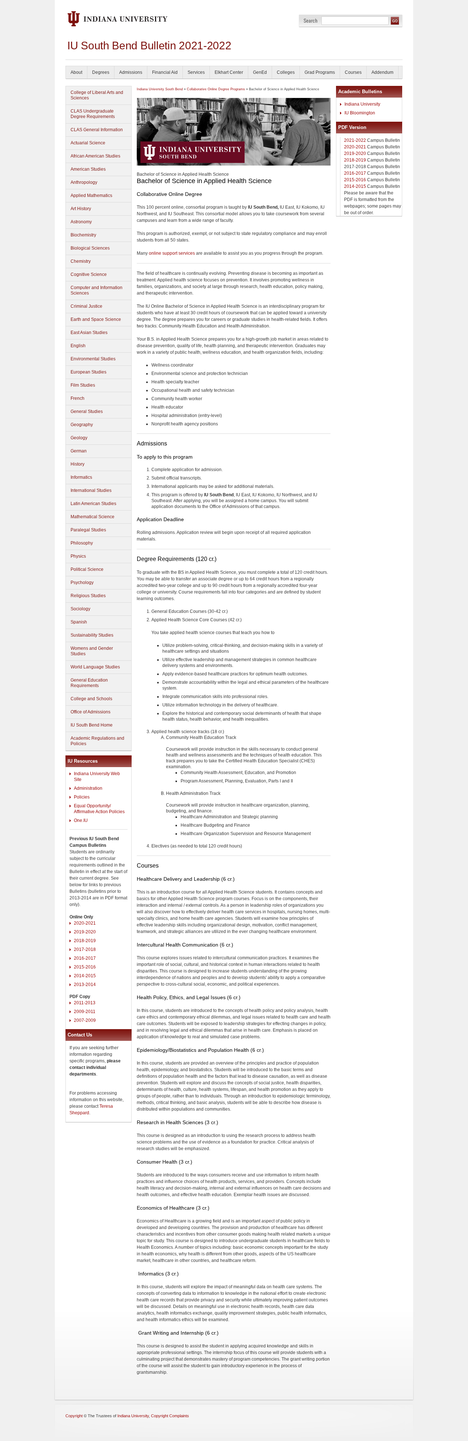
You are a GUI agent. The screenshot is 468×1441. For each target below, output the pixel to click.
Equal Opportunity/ (92, 805)
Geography (82, 424)
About (76, 72)
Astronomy (81, 221)
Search (310, 21)
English (78, 345)
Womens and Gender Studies (92, 651)
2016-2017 (85, 958)
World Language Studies (95, 667)
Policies (82, 797)
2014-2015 (85, 975)
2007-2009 (85, 1020)
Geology (79, 437)
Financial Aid (165, 72)
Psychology (82, 582)
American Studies (88, 169)
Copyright (74, 1416)
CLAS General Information (97, 129)
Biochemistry (83, 235)
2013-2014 (85, 984)
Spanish (79, 622)
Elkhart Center (229, 72)
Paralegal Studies (88, 529)
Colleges (286, 72)
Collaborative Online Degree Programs (216, 89)
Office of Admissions (90, 711)
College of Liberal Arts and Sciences (97, 95)
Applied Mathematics (91, 195)
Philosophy (82, 543)
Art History (81, 208)
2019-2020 (85, 931)
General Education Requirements (89, 683)
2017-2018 (85, 949)
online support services (172, 253)
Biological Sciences (90, 248)
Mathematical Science (92, 516)
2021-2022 (355, 140)
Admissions (130, 72)
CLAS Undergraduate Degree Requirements (93, 114)
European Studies (88, 372)
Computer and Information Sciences (96, 290)
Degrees (100, 72)
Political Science (87, 569)
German (79, 451)
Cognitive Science (89, 274)
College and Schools (91, 698)
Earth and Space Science (96, 319)
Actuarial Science (88, 142)
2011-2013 (84, 1002)
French (77, 398)
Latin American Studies (93, 503)
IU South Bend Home (92, 725)
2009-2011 (84, 1011)
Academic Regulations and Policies (97, 741)
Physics (78, 556)
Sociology (80, 608)
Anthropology (84, 182)
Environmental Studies (93, 358)
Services (196, 72)
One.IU (81, 820)
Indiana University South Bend (160, 89)
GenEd (260, 72)
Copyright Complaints (170, 1416)
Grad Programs (320, 72)
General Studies (87, 411)
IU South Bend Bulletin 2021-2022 (149, 45)
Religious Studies (88, 595)
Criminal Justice (86, 306)
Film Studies (83, 385)
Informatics (81, 477)
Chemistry (81, 261)
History (77, 464)
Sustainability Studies (92, 635)
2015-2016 (85, 967)
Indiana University (362, 104)
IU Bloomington (359, 112)
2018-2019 (85, 940)
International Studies (91, 490)
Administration (88, 788)
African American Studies (95, 156)
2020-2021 (85, 923)
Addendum (382, 72)
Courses (353, 72)
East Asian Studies (89, 332)
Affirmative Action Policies (99, 811)
